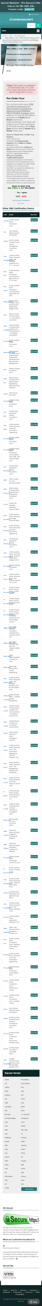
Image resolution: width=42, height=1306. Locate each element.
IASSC (7, 1165)
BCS (6, 1111)
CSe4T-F (5, 733)
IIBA (22, 1172)
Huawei (23, 1161)
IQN (6, 1180)
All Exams (23, 1290)
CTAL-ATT (6, 893)
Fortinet (23, 1138)
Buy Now (34, 220)
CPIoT (5, 315)
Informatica (9, 1176)
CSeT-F (5, 1009)
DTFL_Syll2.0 (7, 566)
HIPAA (23, 1153)
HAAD (23, 1149)
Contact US (28, 1292)
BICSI (23, 1111)
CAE (4, 232)
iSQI (10, 36)
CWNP (23, 1126)
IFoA (6, 1169)
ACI (6, 1083)
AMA (22, 1091)
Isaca (22, 1180)
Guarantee (6, 1292)
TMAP (5, 480)
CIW (6, 1126)
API (6, 1099)
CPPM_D (5, 241)
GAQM (7, 1141)
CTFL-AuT (6, 1033)
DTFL (4, 369)
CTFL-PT (5, 981)
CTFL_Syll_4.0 (7, 857)
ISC (6, 1184)
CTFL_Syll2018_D (8, 341)
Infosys (23, 1176)
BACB (23, 1107)
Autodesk (8, 1107)
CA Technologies (10, 1118)
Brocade (7, 1114)
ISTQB (7, 1188)
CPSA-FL (5, 1018)
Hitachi (7, 1157)
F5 (22, 1134)
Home (5, 36)
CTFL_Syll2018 (7, 968)
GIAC (6, 1149)
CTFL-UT (5, 996)
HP (22, 1157)
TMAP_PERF (6, 667)
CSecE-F (5, 394)
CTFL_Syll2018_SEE (8, 450)
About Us (14, 1290)
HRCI (6, 1161)
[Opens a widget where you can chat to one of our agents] (33, 1302)
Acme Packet (25, 1083)
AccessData (25, 1080)
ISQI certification (19, 36)
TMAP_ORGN (7, 656)
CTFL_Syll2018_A (8, 401)
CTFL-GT (5, 504)
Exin (6, 1134)
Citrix (23, 1122)
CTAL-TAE (6, 955)
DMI (6, 1130)
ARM (6, 1103)
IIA (6, 1172)
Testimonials (17, 1292)
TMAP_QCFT (7, 820)
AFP (22, 1087)
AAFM (7, 1080)
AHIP (6, 1091)
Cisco (6, 1122)
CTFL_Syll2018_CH (8, 438)
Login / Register (35, 14)
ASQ (22, 1103)
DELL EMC (24, 1130)
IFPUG (23, 1169)
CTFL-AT (5, 1049)
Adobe (7, 1087)
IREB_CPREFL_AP (8, 302)
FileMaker (8, 1138)
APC (22, 1095)
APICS (23, 1099)
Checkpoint (25, 1118)
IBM (22, 1165)
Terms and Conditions (21, 200)
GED (6, 1145)
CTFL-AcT (6, 917)
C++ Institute (25, 1114)
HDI (6, 1153)
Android (7, 1095)
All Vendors (33, 1290)
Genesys (24, 1145)
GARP (23, 1141)
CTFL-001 (6, 221)
